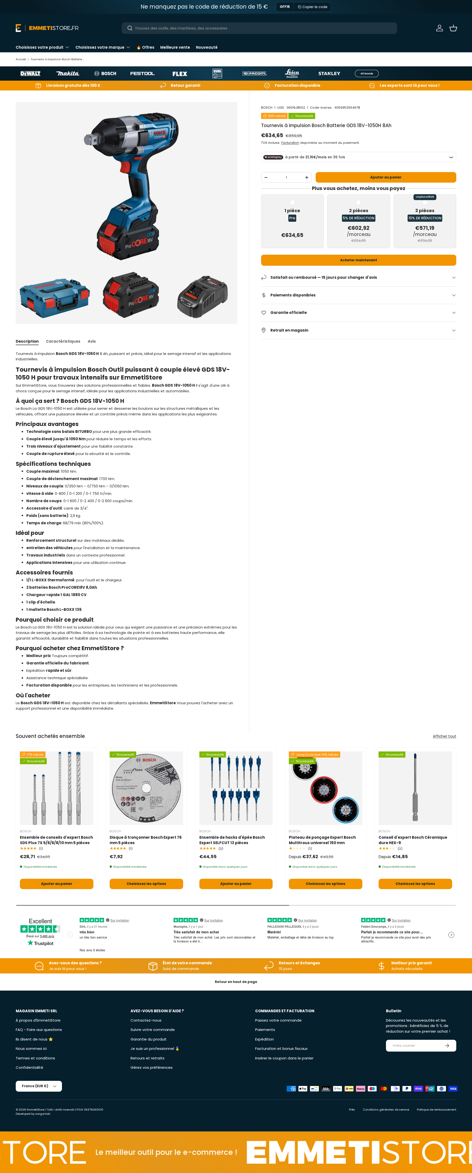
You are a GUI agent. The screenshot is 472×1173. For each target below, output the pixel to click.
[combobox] (259, 28)
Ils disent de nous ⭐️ (34, 1039)
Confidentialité (29, 1067)
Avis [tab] (92, 341)
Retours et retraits (147, 1058)
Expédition (264, 1039)
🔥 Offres (145, 47)
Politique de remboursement (436, 1110)
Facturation (290, 142)
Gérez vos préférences (152, 1067)
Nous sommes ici (31, 1048)
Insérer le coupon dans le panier (284, 1058)
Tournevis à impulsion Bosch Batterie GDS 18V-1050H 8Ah (58, 59)
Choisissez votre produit (39, 47)
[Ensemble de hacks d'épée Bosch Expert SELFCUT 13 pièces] (236, 788)
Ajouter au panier (385, 177)
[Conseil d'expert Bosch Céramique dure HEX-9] (415, 788)
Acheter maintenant (358, 260)
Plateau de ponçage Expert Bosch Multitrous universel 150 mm (322, 840)
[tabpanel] (126, 531)
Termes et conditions (35, 1058)
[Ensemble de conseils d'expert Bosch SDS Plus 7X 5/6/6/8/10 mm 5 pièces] (56, 788)
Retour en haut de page (236, 982)
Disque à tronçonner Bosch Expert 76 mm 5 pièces (146, 840)
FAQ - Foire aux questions (39, 1029)
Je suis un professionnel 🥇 (155, 1048)
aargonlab (42, 1114)
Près (352, 1110)
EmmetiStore (35, 1110)
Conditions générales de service (386, 1110)
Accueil (21, 59)
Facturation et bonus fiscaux (281, 1048)
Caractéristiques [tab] (63, 341)
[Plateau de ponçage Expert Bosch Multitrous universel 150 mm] (325, 788)
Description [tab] (27, 341)
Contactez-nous (146, 1020)
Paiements (265, 1029)
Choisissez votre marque (99, 47)
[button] (453, 28)
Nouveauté (207, 47)
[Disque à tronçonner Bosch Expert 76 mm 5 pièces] (146, 788)
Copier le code (314, 6)
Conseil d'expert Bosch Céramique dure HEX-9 (413, 840)
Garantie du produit (149, 1039)
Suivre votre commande (153, 1029)
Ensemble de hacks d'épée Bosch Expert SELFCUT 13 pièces (232, 840)
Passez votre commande (278, 1020)
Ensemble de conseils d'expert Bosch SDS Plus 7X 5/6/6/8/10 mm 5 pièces (56, 840)
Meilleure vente (175, 47)
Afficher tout (444, 736)
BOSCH (266, 107)
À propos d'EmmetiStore (38, 1020)
